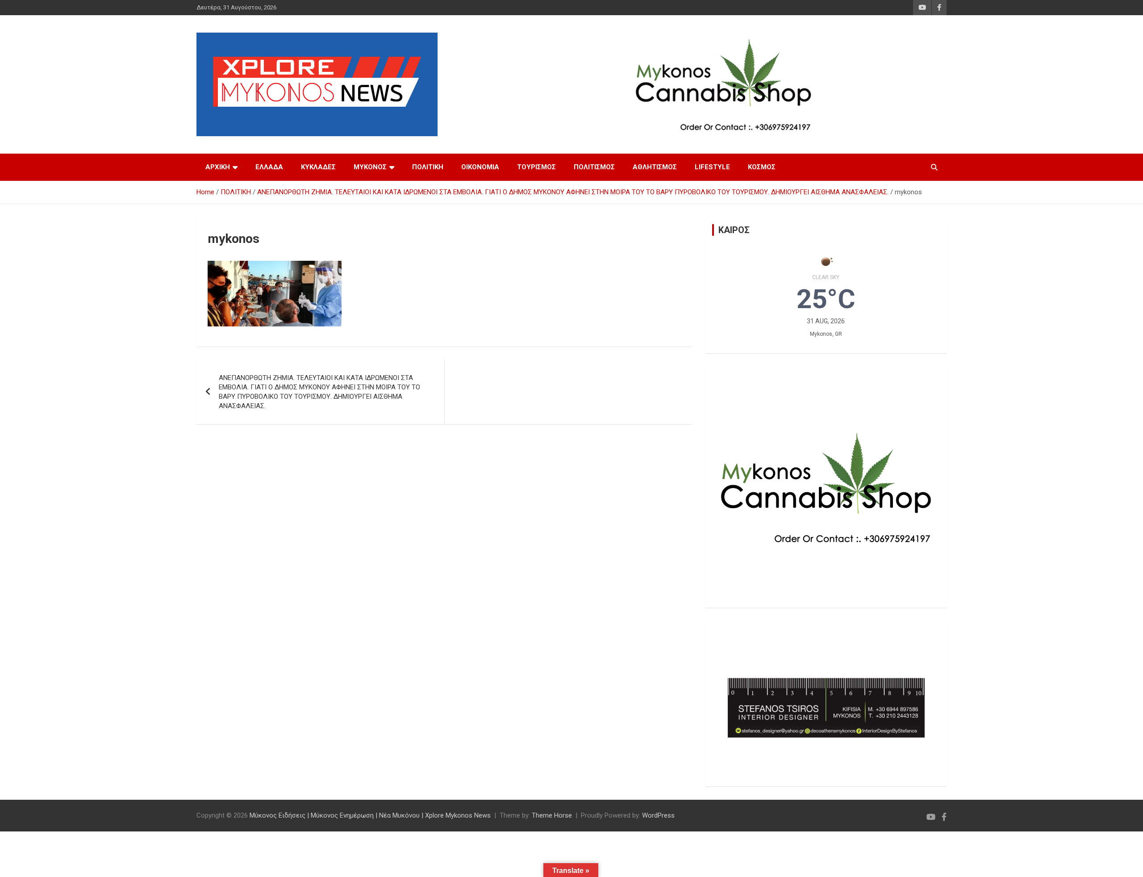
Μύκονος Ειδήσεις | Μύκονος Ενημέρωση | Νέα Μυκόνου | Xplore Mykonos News (370, 815)
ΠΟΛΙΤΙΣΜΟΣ (594, 167)
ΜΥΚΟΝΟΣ (370, 167)
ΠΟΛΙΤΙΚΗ (427, 167)
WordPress (658, 815)
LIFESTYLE (712, 167)
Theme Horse (552, 815)
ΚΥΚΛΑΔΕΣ (318, 167)
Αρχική (217, 167)
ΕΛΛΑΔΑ (269, 167)
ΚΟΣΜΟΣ (762, 167)
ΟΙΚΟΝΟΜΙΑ (480, 167)
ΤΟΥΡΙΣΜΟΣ (536, 167)
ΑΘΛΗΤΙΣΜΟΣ (655, 167)
